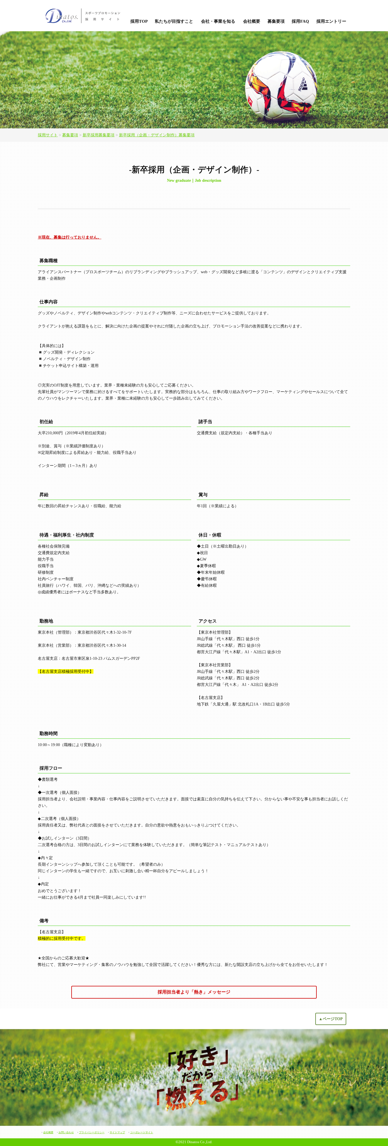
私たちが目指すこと (174, 21)
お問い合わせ (66, 1132)
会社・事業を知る (218, 21)
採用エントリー (331, 21)
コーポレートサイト (141, 1132)
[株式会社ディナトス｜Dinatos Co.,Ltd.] (81, 15)
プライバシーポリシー (92, 1132)
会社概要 (251, 21)
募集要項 (276, 21)
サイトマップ (117, 1132)
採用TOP (139, 21)
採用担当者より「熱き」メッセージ (194, 992)
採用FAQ (300, 21)
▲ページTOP (331, 1018)
